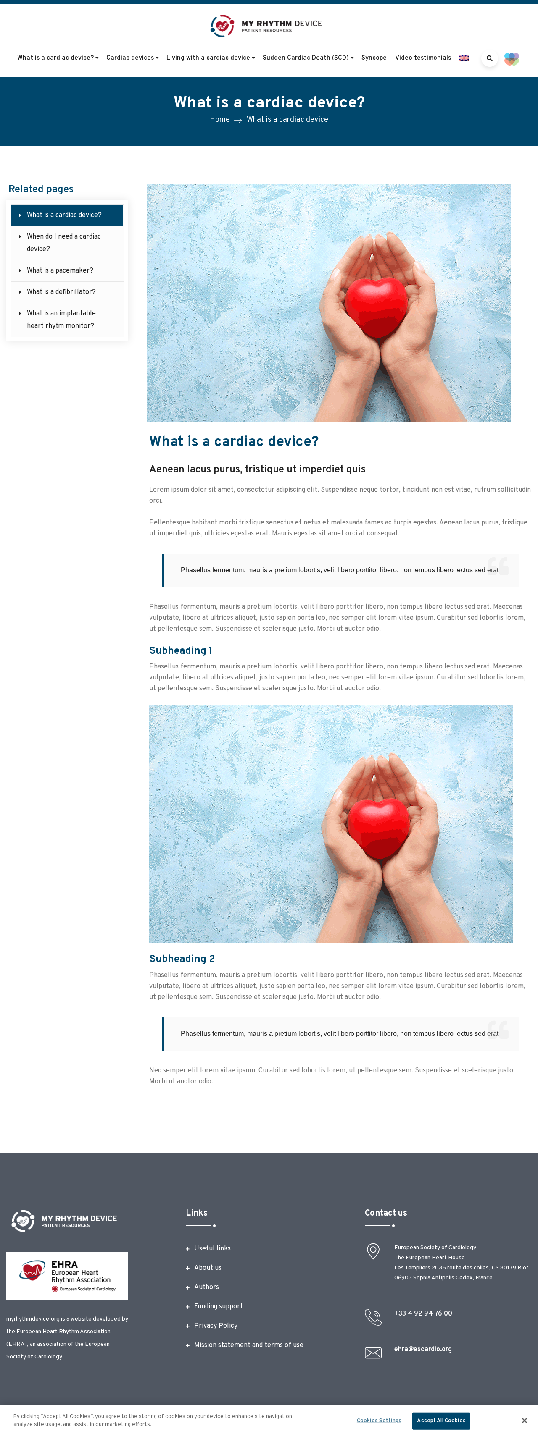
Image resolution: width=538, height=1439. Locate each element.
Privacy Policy (215, 1326)
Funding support (218, 1307)
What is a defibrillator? (61, 292)
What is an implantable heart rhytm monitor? (61, 319)
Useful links (212, 1249)
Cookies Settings (379, 1421)
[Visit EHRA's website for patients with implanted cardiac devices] (511, 59)
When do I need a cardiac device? (64, 243)
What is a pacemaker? (60, 271)
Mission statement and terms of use (248, 1345)
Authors (206, 1287)
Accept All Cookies (441, 1421)
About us (208, 1268)
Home (220, 120)
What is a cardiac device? (64, 215)
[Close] (524, 1420)
